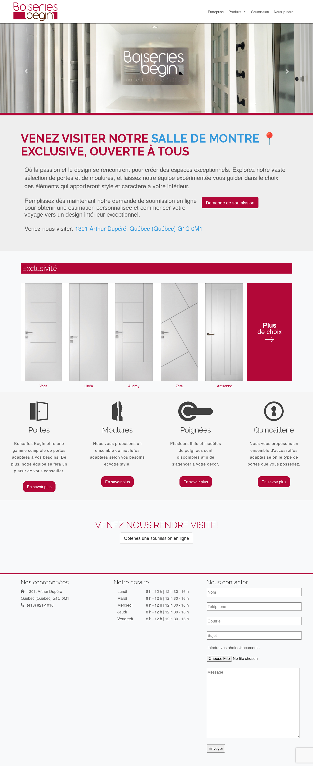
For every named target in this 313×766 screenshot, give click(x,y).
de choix (269, 329)
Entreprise (216, 11)
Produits (235, 11)
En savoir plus (39, 486)
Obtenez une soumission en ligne (156, 538)
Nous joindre (283, 11)
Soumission (260, 11)
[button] (23, 68)
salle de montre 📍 (214, 138)
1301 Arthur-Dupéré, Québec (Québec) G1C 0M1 (138, 228)
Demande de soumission (230, 202)
